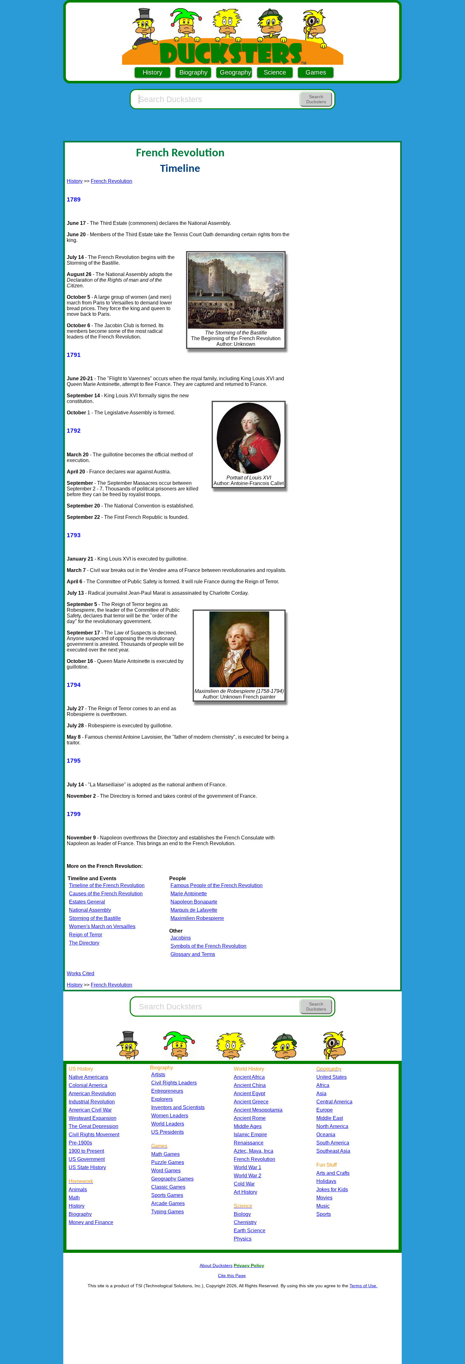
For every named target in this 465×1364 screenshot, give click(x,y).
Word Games (166, 1170)
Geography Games (172, 1178)
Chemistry (245, 1222)
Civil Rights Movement (94, 1134)
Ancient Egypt (249, 1093)
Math (74, 1197)
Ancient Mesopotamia (258, 1110)
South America (332, 1142)
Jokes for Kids (332, 1189)
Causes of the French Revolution (106, 893)
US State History (87, 1167)
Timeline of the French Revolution (107, 885)
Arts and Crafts (333, 1173)
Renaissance (249, 1142)
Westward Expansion (92, 1118)
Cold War (244, 1184)
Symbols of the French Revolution (208, 946)
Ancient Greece (251, 1101)
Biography (193, 72)
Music (323, 1206)
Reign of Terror (85, 934)
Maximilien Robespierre (197, 918)
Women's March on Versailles (102, 926)
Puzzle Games (167, 1162)
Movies (324, 1197)
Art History (245, 1192)
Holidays (326, 1181)
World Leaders (167, 1124)
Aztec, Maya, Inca (253, 1151)
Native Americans (88, 1077)
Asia (321, 1093)
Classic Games (168, 1187)
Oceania (325, 1134)
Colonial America (88, 1085)
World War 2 (247, 1175)
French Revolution (111, 181)
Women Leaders (169, 1115)
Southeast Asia (333, 1151)
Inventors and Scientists (178, 1107)
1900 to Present (86, 1151)
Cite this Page (232, 1275)
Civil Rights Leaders (174, 1082)
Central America (334, 1101)
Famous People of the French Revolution (216, 885)
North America (332, 1126)
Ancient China (250, 1085)
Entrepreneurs (167, 1091)
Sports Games (167, 1195)
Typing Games (167, 1211)
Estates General (87, 901)
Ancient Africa (249, 1077)
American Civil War (90, 1110)
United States (331, 1077)
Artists (158, 1074)
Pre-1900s (80, 1142)
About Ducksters (216, 1265)
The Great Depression (93, 1126)
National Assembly (90, 910)
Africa (322, 1085)
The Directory (84, 943)
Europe (324, 1110)
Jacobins (180, 937)
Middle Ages (248, 1126)
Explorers (162, 1099)
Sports (323, 1214)
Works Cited (80, 973)
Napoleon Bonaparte (193, 901)
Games (316, 72)
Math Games (165, 1154)
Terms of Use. (363, 1285)
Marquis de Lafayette (193, 910)
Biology (242, 1214)
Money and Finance (91, 1222)
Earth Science (249, 1230)
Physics (242, 1238)
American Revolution (92, 1093)
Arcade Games (168, 1203)
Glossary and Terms (192, 954)
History (152, 72)
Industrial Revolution (92, 1101)
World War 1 (247, 1167)
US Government (87, 1159)
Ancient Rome (250, 1118)
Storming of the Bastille (95, 918)
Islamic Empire (250, 1134)
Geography (235, 72)
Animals (78, 1189)
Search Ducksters (316, 99)
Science (275, 72)
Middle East (329, 1118)
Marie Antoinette (188, 893)
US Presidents (167, 1132)
